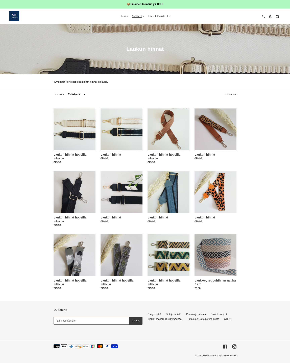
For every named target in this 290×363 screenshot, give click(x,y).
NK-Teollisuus (209, 355)
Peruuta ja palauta (196, 314)
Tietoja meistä (173, 314)
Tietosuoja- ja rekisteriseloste (203, 318)
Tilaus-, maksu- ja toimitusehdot (165, 318)
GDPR (227, 318)
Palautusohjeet (219, 314)
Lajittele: (59, 94)
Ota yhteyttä (154, 314)
